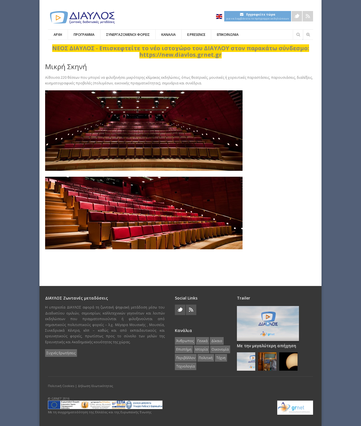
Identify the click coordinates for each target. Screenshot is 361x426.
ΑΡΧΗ (58, 34)
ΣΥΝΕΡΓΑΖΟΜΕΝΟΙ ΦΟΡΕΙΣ (128, 34)
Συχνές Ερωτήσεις (61, 353)
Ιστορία (201, 349)
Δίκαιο (216, 340)
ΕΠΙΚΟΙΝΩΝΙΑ (228, 34)
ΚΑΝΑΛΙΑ (168, 34)
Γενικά (202, 340)
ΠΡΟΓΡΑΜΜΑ (84, 34)
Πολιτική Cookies (61, 386)
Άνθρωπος (185, 340)
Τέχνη (221, 357)
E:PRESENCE (196, 34)
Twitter (296, 16)
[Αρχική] (82, 17)
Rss (307, 16)
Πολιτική (206, 357)
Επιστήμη (183, 349)
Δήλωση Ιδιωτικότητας (95, 386)
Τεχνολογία (185, 366)
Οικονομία (220, 349)
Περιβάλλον (185, 357)
